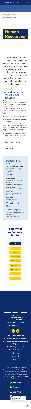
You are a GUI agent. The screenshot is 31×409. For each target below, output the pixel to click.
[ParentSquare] (16, 382)
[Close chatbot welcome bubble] (11, 396)
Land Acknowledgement (15, 335)
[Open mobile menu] (27, 2)
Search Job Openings (12, 142)
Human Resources (8, 16)
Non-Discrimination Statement (15, 338)
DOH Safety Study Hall (15, 347)
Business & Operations (9, 14)
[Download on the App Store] (15, 392)
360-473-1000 (18, 322)
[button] (8, 2)
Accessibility (15, 356)
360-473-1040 (17, 325)
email (18, 212)
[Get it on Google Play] (15, 387)
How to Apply (9, 148)
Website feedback (15, 350)
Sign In (15, 359)
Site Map (15, 353)
